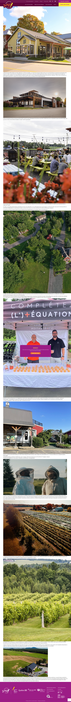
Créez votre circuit (35, 353)
